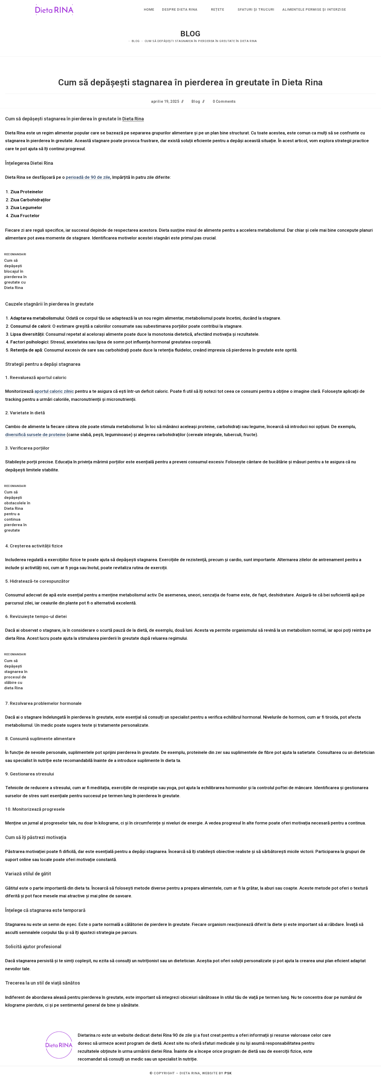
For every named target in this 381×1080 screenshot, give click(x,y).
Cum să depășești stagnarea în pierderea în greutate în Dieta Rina (201, 41)
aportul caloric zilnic (54, 391)
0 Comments (224, 101)
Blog (196, 101)
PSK (228, 1073)
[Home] (125, 41)
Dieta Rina (133, 118)
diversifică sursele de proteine (35, 434)
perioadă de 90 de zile (88, 177)
